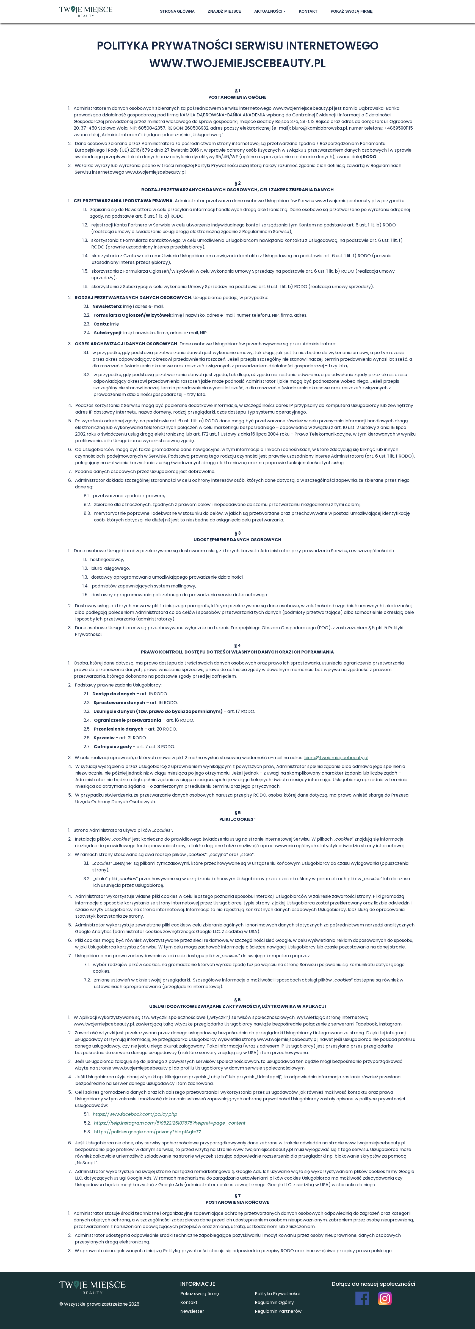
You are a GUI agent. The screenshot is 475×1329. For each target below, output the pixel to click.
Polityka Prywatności (277, 1293)
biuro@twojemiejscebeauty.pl (336, 757)
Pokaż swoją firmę (351, 11)
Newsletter (192, 1311)
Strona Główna (177, 11)
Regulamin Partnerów (278, 1311)
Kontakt (308, 11)
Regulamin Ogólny (274, 1302)
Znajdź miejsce (224, 11)
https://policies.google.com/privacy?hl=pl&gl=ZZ (147, 1132)
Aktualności (268, 11)
